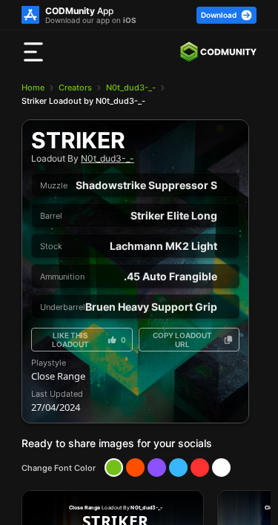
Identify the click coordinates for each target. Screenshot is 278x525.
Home (32, 87)
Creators (75, 87)
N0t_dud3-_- (131, 87)
